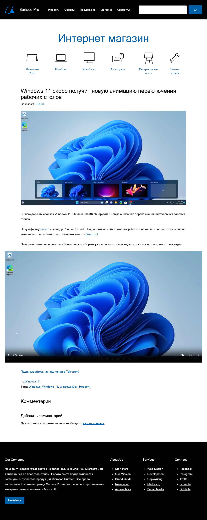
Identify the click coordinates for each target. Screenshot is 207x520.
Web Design (155, 468)
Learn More (14, 500)
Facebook (186, 468)
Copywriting (155, 479)
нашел (44, 229)
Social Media (155, 489)
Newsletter (122, 484)
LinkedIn (185, 484)
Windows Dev (68, 386)
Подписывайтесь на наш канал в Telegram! (50, 371)
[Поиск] (195, 9)
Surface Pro (29, 9)
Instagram (186, 474)
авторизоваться (93, 423)
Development (155, 474)
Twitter (184, 479)
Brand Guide (123, 479)
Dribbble (185, 489)
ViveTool (92, 234)
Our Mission (123, 474)
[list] (103, 64)
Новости (84, 386)
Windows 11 (33, 381)
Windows (35, 386)
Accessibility (123, 489)
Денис (40, 103)
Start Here (121, 468)
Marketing (153, 484)
